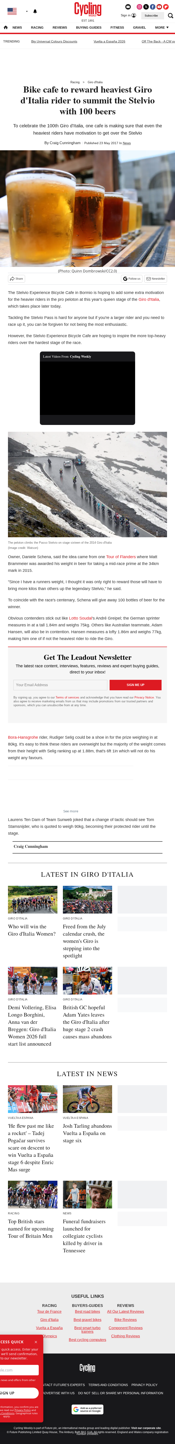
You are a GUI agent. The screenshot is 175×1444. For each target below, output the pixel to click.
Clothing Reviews (125, 1336)
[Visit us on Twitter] (146, 7)
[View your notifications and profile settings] (35, 11)
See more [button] (70, 811)
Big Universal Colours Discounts (54, 41)
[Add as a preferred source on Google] (87, 1409)
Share (19, 278)
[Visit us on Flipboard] (166, 7)
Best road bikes (87, 1311)
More (160, 27)
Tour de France (49, 1311)
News (17, 27)
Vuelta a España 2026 (109, 41)
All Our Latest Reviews (125, 1311)
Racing (37, 27)
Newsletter (158, 278)
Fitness (117, 27)
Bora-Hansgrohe (23, 737)
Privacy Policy (23, 1410)
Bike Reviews (125, 1320)
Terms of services (68, 697)
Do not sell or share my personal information (120, 1393)
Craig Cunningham (65, 143)
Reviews (60, 27)
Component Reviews (126, 1328)
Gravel (139, 27)
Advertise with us (58, 1393)
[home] (5, 28)
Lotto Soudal (80, 618)
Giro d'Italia (95, 82)
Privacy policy (144, 1385)
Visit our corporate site (146, 1428)
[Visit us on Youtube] (159, 7)
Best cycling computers (87, 1340)
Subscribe (151, 15)
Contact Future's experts (61, 1385)
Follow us (134, 278)
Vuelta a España (49, 1328)
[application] (87, 388)
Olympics (49, 1336)
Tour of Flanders (121, 557)
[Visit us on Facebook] (152, 7)
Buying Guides (88, 27)
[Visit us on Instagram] (139, 7)
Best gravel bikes (87, 1320)
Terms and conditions (108, 1385)
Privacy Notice (144, 697)
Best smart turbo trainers (87, 1330)
